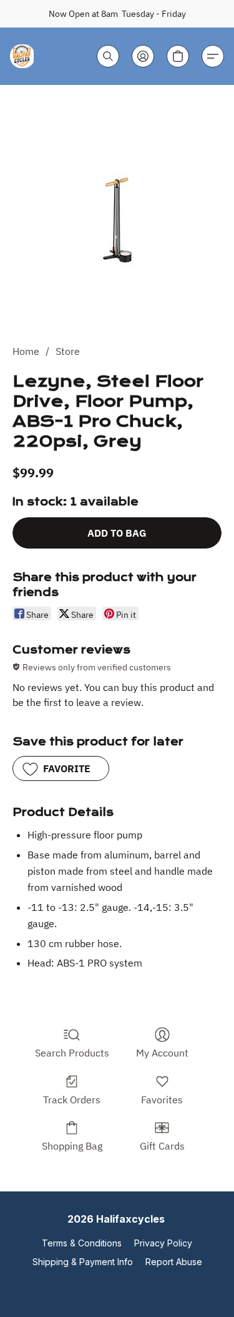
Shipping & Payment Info (82, 1261)
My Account (162, 1052)
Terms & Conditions (82, 1243)
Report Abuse (173, 1261)
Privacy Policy (163, 1243)
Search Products (72, 1052)
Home (25, 351)
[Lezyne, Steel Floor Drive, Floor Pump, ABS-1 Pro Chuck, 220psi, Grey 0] (117, 220)
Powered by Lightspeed (117, 1284)
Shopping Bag (72, 1146)
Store (68, 351)
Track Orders (71, 1099)
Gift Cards (162, 1146)
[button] (22, 56)
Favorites (162, 1099)
